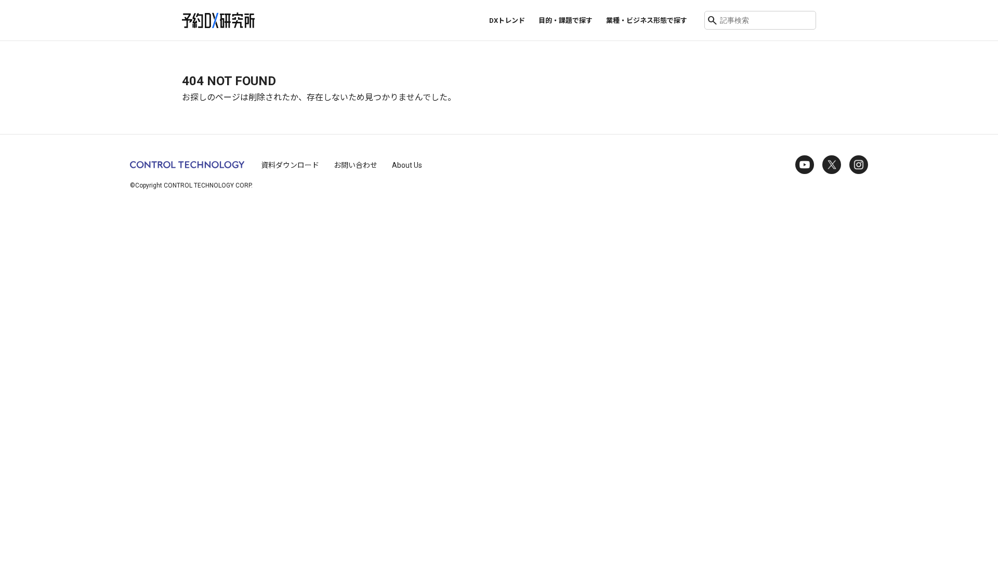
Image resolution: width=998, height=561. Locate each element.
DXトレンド (507, 20)
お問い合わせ (355, 165)
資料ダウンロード (290, 165)
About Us (407, 165)
